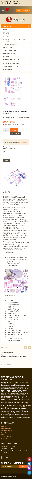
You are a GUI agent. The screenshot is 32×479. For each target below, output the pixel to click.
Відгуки (3, 432)
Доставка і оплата (6, 430)
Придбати (15, 133)
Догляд (6, 57)
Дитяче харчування (11, 60)
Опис (6, 161)
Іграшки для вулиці (11, 63)
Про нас (3, 426)
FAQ (2, 434)
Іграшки (6, 33)
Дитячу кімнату (9, 53)
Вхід (19, 10)
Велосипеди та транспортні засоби (15, 40)
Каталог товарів (6, 428)
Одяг (5, 30)
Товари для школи (10, 66)
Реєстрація (26, 10)
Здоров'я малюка (10, 44)
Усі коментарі (6, 365)
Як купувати (24, 117)
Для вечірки (7, 69)
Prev (25, 347)
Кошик (14, 130)
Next (29, 347)
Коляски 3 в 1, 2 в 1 (10, 50)
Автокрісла (7, 47)
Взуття (5, 36)
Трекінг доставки (6, 436)
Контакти (4, 438)
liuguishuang (22, 142)
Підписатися (24, 466)
